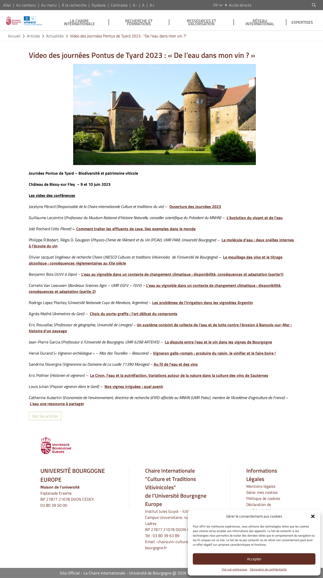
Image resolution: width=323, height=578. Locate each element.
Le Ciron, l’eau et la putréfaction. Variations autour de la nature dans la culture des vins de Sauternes (179, 375)
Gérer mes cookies (262, 492)
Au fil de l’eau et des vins (176, 364)
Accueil (14, 36)
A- (135, 5)
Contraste (119, 5)
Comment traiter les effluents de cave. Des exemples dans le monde (136, 229)
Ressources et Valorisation (201, 22)
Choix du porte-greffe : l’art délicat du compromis (133, 314)
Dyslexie (99, 5)
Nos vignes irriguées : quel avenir (133, 386)
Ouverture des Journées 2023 (195, 206)
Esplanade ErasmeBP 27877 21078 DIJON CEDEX (67, 496)
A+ (152, 5)
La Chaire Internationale (79, 22)
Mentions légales (260, 486)
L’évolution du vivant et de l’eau (255, 218)
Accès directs (240, 5)
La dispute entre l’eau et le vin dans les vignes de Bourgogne (218, 342)
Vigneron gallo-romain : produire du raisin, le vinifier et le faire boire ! (214, 353)
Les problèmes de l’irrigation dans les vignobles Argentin (202, 302)
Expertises (302, 22)
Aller (7, 5)
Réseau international (260, 22)
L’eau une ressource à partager (57, 404)
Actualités (55, 36)
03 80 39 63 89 (166, 536)
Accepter (254, 559)
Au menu (49, 5)
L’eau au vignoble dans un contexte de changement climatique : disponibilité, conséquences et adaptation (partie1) (182, 274)
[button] (312, 516)
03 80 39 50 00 (53, 505)
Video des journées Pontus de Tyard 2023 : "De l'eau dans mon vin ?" (128, 36)
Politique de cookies (263, 498)
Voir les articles (45, 416)
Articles (33, 36)
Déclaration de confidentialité (268, 569)
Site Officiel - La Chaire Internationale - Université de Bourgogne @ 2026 (123, 573)
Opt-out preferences (234, 569)
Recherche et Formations (138, 22)
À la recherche (74, 5)
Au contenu (26, 5)
